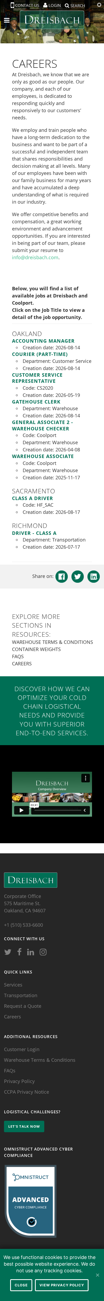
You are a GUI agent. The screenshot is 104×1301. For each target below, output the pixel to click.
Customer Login (21, 1049)
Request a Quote (22, 1006)
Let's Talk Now (24, 1126)
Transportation (20, 995)
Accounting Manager (43, 341)
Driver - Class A (34, 533)
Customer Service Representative (37, 378)
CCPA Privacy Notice (26, 1092)
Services (13, 984)
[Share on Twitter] (77, 576)
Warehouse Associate (43, 456)
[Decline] (97, 1275)
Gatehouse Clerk (36, 401)
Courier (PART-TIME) (40, 354)
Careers (22, 663)
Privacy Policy (19, 1081)
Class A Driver (32, 498)
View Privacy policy (61, 1285)
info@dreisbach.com (35, 257)
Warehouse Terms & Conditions (52, 642)
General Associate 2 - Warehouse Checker (42, 425)
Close (21, 1285)
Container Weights (36, 649)
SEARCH (77, 5)
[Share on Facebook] (61, 576)
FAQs (18, 656)
